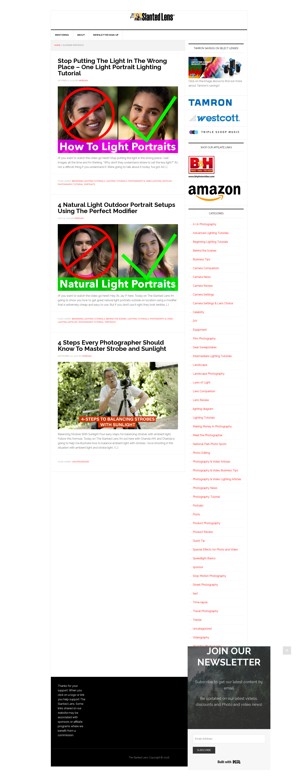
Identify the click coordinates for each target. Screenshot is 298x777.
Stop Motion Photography (209, 576)
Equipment (200, 329)
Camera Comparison (206, 268)
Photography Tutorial (70, 184)
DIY (195, 321)
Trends (197, 619)
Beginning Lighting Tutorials (88, 181)
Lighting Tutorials (116, 181)
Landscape (200, 365)
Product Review (203, 532)
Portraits (89, 184)
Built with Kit (229, 762)
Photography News (205, 488)
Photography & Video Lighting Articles (150, 181)
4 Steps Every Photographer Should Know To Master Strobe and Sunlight (112, 345)
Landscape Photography (209, 373)
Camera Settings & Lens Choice (213, 303)
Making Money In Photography (212, 426)
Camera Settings (203, 294)
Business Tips (201, 259)
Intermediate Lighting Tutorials (212, 356)
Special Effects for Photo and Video (215, 549)
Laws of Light (201, 382)
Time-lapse (200, 602)
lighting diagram (203, 408)
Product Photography (206, 523)
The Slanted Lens (152, 20)
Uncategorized (80, 461)
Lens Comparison (204, 391)
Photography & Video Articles (211, 461)
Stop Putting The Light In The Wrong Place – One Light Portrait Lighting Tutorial (112, 67)
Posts (196, 514)
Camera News (202, 277)
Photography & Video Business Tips (215, 470)
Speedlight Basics (204, 558)
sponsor (198, 567)
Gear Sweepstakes (205, 347)
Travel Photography (205, 611)
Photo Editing (201, 452)
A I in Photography (204, 224)
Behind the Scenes (116, 319)
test (195, 593)
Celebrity (198, 312)
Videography (201, 637)
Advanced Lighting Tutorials (211, 233)
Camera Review (203, 285)
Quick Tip (199, 540)
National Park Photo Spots (209, 444)
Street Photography (205, 584)
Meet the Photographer (207, 435)
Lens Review (201, 400)
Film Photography (204, 338)
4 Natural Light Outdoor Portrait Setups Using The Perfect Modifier (116, 207)
